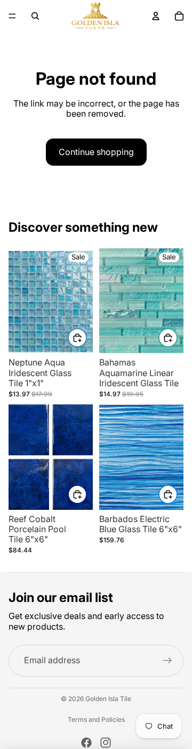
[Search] (35, 16)
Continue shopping (96, 151)
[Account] (155, 16)
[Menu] (12, 16)
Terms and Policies (96, 719)
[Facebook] (86, 742)
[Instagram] (105, 742)
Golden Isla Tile (108, 699)
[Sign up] (167, 660)
